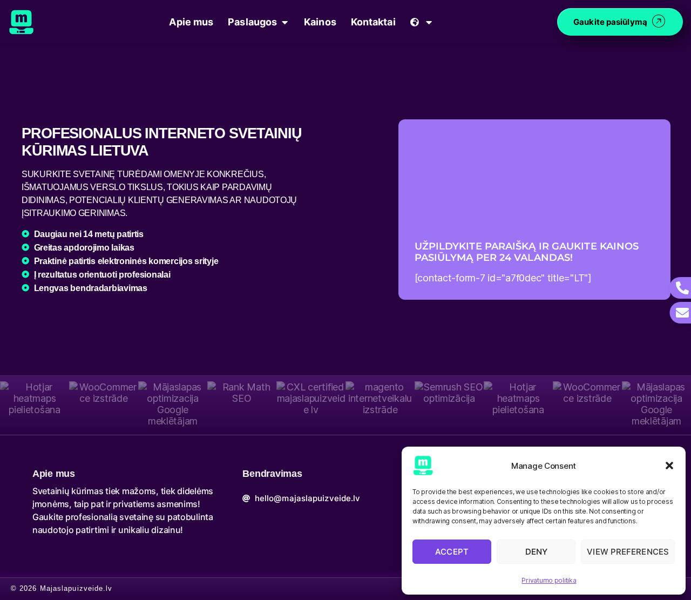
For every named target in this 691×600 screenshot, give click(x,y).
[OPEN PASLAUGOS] (284, 22)
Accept (452, 552)
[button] (669, 465)
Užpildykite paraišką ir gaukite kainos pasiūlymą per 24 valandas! (527, 252)
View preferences (628, 552)
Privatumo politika (548, 580)
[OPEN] (429, 22)
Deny (536, 552)
